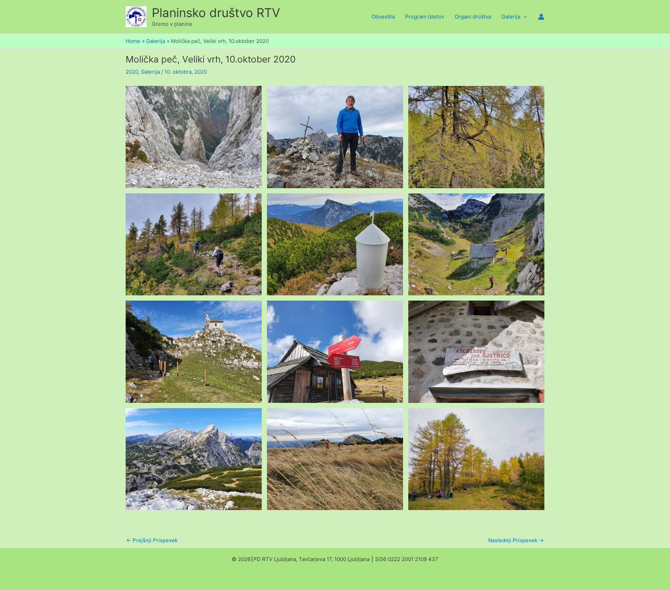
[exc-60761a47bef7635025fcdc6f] (194, 459)
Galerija (150, 71)
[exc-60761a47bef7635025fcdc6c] (194, 352)
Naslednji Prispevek (516, 540)
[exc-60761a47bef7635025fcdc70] (335, 459)
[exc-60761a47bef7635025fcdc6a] (335, 244)
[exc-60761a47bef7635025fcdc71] (476, 459)
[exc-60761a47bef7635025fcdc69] (194, 244)
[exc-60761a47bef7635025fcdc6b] (476, 244)
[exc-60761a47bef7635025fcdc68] (476, 137)
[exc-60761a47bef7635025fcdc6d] (335, 352)
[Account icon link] (541, 17)
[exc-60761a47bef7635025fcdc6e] (476, 352)
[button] (523, 17)
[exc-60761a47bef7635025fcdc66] (194, 137)
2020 (132, 71)
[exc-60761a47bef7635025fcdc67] (335, 137)
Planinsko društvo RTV (216, 12)
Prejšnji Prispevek (152, 540)
